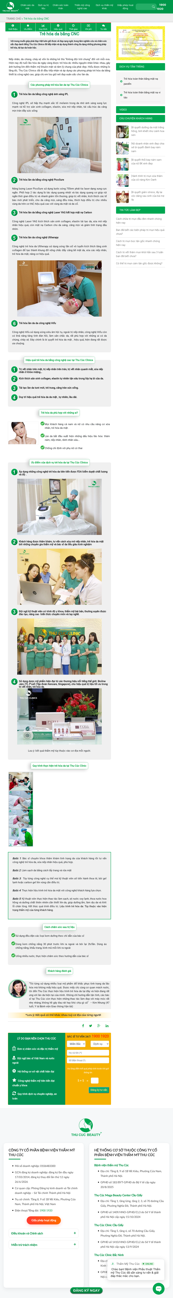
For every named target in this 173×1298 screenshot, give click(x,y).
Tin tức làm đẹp (129, 210)
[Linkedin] (107, 1026)
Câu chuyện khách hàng (135, 118)
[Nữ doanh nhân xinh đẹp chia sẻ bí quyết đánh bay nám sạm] (131, 143)
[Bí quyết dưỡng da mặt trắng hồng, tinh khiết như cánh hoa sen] (131, 127)
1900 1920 (46, 1210)
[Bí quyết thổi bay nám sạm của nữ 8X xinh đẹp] (131, 159)
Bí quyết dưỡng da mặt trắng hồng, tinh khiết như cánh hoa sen (147, 131)
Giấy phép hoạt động (43, 1220)
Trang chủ (13, 18)
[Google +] (99, 1026)
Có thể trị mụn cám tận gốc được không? (139, 263)
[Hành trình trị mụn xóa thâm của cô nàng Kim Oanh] (131, 176)
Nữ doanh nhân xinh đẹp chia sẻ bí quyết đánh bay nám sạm (147, 147)
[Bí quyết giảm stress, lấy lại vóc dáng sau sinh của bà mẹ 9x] (131, 192)
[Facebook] (83, 1026)
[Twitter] (90, 1026)
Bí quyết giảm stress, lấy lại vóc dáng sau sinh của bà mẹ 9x (147, 196)
